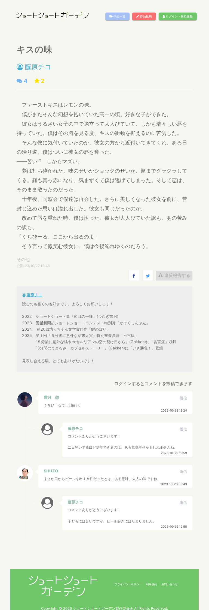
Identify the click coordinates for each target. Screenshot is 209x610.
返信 (183, 398)
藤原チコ (37, 67)
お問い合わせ (169, 584)
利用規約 (151, 584)
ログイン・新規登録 (179, 16)
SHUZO (51, 471)
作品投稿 (145, 16)
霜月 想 (51, 397)
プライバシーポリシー (128, 584)
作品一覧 (119, 16)
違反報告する (176, 275)
